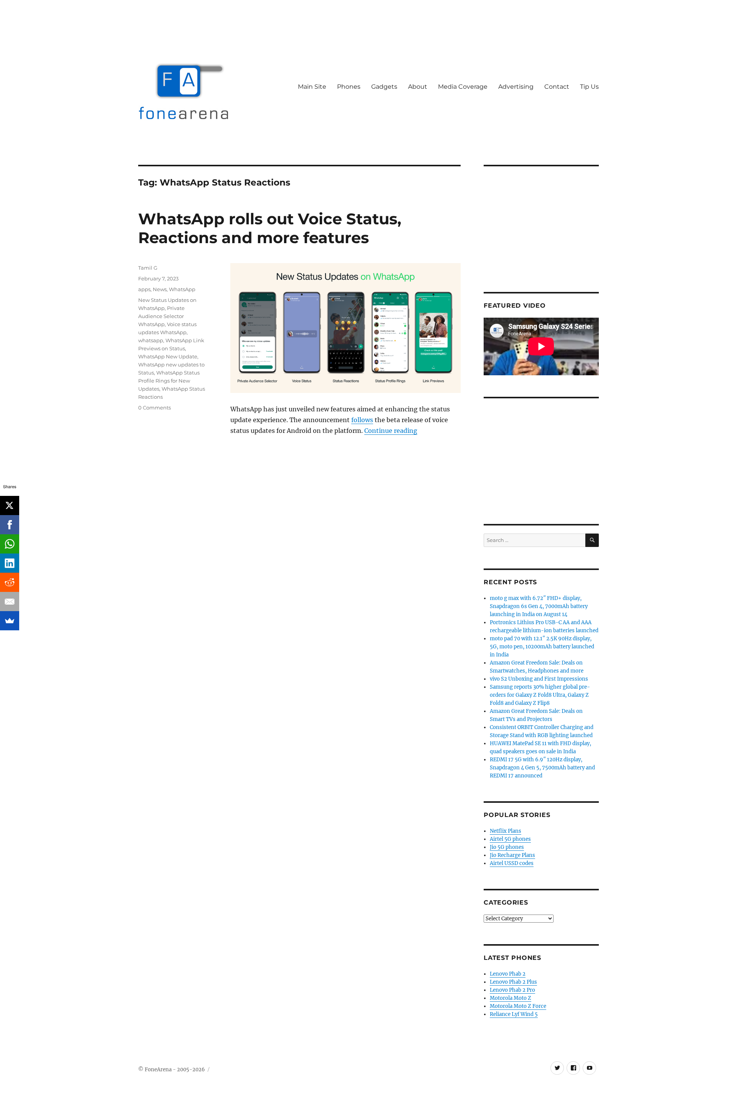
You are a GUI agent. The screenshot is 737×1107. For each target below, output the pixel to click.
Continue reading (390, 430)
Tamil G (147, 268)
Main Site (312, 86)
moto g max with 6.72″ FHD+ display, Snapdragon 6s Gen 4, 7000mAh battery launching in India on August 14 (539, 606)
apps (144, 289)
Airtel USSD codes (512, 863)
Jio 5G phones (507, 847)
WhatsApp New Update (167, 356)
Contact (556, 86)
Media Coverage (462, 86)
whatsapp (150, 340)
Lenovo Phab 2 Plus (513, 982)
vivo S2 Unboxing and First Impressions (539, 679)
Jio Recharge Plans (512, 855)
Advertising (516, 86)
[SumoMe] (9, 620)
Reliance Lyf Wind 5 (514, 1014)
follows (362, 420)
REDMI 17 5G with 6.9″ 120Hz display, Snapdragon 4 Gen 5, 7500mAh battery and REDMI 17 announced (542, 767)
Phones (348, 86)
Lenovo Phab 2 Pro (512, 990)
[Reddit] (9, 582)
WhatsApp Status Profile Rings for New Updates (169, 381)
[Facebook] (9, 524)
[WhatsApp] (9, 544)
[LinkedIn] (9, 563)
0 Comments (154, 407)
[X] (9, 505)
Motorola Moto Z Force (518, 1006)
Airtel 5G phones (510, 839)
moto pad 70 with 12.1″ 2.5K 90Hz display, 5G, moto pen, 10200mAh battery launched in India (542, 646)
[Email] (9, 601)
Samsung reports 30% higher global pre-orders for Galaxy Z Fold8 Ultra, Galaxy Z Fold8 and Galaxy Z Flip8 (540, 695)
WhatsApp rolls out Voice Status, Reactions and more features (269, 228)
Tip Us (589, 86)
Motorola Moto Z (510, 998)
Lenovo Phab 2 (507, 974)
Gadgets (384, 86)
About (417, 86)
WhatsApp (182, 289)
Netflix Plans (505, 831)
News (160, 289)
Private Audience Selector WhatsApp (161, 316)
